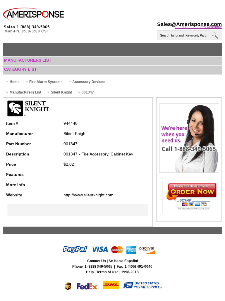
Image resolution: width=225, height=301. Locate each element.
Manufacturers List (27, 60)
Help (90, 272)
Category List (20, 69)
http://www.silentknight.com (88, 195)
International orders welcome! (198, 27)
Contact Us (96, 261)
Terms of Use (107, 272)
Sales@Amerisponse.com (189, 24)
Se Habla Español (123, 261)
